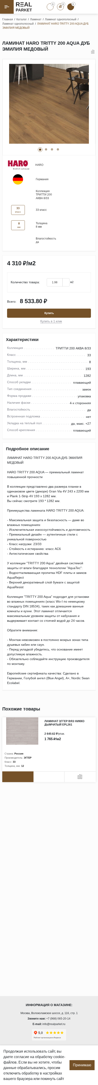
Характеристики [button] (22, 339)
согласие (21, 1057)
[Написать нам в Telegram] (91, 6)
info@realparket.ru (53, 1024)
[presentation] (83, 709)
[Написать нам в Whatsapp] (80, 6)
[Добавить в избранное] (86, 52)
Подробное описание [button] (27, 449)
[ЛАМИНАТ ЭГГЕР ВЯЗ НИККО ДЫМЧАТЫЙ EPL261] (23, 731)
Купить (49, 313)
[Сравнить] (93, 52)
